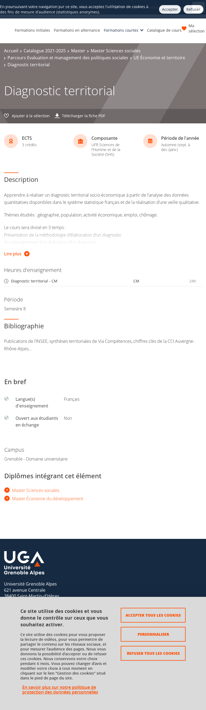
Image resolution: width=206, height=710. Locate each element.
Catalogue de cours (164, 30)
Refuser (193, 9)
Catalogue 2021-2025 (45, 51)
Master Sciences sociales (116, 51)
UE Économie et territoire (159, 58)
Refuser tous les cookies (153, 653)
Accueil (11, 51)
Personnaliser (153, 634)
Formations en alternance (77, 30)
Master (78, 51)
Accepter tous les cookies (153, 615)
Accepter (170, 9)
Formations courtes (121, 30)
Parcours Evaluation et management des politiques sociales (68, 58)
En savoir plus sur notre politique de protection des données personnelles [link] (60, 689)
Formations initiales (32, 30)
